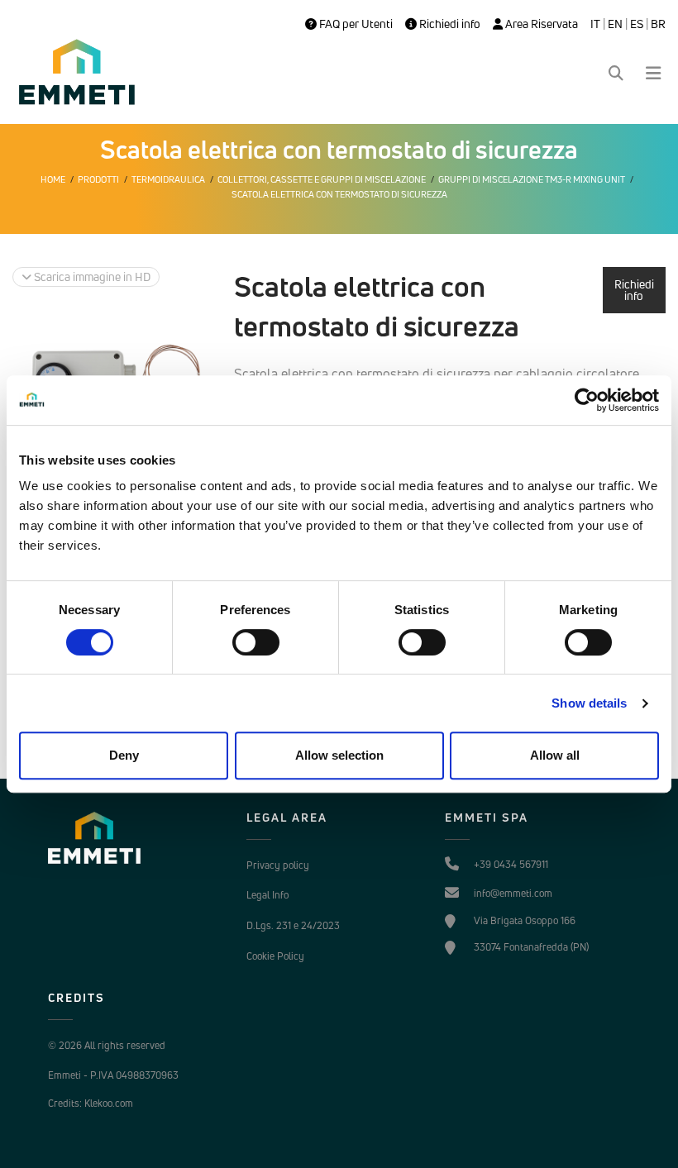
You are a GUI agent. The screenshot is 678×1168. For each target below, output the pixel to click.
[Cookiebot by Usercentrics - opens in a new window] (586, 400)
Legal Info (267, 895)
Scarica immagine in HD (90, 276)
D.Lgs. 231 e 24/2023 (293, 925)
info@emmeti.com (513, 893)
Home (53, 179)
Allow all (555, 755)
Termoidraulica (168, 179)
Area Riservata (540, 24)
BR (658, 24)
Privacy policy (277, 865)
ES (636, 24)
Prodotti (98, 179)
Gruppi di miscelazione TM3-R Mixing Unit (531, 179)
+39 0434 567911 (511, 864)
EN (615, 24)
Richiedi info (448, 24)
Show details (589, 703)
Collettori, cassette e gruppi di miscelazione (321, 179)
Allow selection (339, 755)
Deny (124, 755)
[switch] (255, 642)
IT (595, 24)
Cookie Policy (275, 956)
